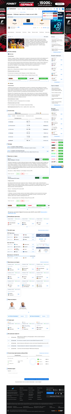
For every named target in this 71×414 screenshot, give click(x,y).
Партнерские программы (31, 395)
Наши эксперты (47, 32)
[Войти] (59, 8)
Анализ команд (18, 32)
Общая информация (11, 32)
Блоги (21, 398)
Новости (21, 396)
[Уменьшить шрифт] (12, 37)
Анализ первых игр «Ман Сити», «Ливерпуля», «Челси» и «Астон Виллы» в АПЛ (57, 40)
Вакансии (39, 395)
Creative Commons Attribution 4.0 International (27, 403)
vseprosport (11, 9)
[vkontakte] (58, 393)
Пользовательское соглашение (11, 399)
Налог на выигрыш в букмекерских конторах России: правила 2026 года (57, 89)
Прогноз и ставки (35, 32)
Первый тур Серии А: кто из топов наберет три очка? (57, 49)
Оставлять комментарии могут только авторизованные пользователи (36, 379)
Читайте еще (41, 32)
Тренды (29, 32)
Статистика (24, 32)
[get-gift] (57, 9)
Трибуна (21, 400)
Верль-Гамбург (28, 222)
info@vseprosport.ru (61, 407)
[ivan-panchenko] (48, 27)
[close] (57, 11)
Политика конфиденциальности (12, 397)
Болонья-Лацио (43, 222)
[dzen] (61, 393)
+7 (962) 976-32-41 (52, 407)
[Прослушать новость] (44, 36)
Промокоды (39, 399)
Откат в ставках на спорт (56, 92)
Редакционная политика (40, 393)
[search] (54, 9)
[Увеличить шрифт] (10, 37)
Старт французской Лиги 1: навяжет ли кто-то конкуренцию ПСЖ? (57, 45)
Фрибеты (39, 397)
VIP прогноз (43, 240)
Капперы (30, 399)
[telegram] (55, 393)
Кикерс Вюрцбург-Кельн (14, 222)
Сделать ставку (45, 159)
